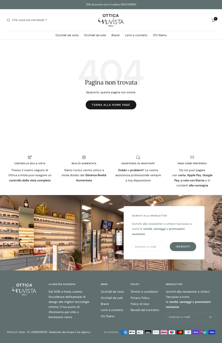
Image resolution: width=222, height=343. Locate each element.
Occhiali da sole (95, 35)
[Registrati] (210, 317)
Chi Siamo (160, 35)
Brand (115, 35)
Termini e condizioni (144, 292)
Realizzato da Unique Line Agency (69, 332)
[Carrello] (213, 20)
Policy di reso (140, 304)
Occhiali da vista (67, 35)
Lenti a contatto (136, 35)
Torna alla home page (111, 105)
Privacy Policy (140, 298)
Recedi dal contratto (145, 310)
